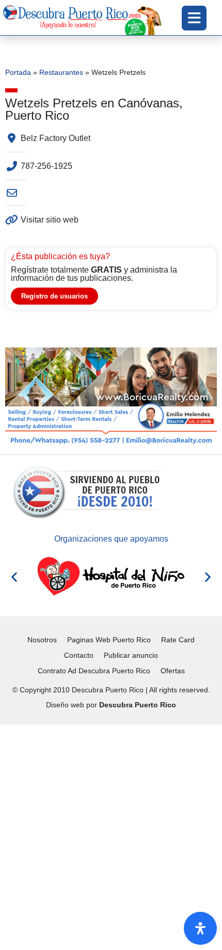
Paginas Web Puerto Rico (109, 640)
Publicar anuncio (131, 655)
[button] (14, 577)
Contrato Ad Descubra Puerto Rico (94, 671)
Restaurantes (61, 72)
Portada (18, 72)
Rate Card (178, 640)
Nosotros (42, 640)
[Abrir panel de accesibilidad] (200, 928)
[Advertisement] (111, 835)
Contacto (78, 655)
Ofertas (173, 671)
